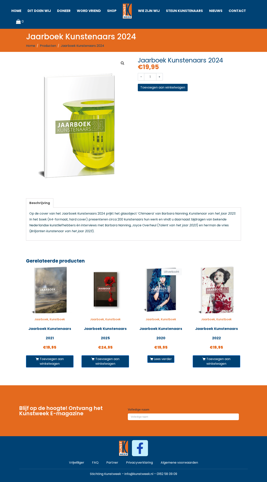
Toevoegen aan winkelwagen (162, 87)
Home (16, 10)
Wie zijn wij (149, 10)
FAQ (95, 462)
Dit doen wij (39, 10)
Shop (111, 10)
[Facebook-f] (140, 448)
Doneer (64, 10)
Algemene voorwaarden (179, 462)
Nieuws (215, 10)
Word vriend (89, 10)
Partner (112, 462)
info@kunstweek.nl (139, 474)
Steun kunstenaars (184, 10)
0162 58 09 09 (167, 474)
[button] (122, 63)
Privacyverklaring (139, 462)
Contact (237, 10)
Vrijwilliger (76, 462)
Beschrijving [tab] (39, 203)
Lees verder (163, 359)
